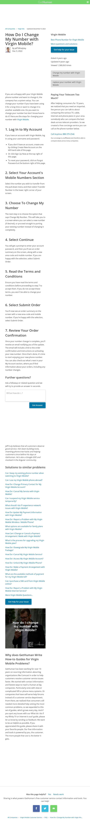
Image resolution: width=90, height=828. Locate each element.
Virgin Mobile (23, 119)
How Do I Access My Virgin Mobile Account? (24, 558)
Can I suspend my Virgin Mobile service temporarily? (22, 499)
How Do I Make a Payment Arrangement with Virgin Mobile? (25, 568)
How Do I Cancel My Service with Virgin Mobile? (22, 492)
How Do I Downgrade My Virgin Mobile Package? (22, 548)
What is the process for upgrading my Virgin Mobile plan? (24, 541)
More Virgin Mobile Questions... (19, 595)
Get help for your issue (18, 601)
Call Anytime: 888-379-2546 (62, 134)
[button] (87, 2)
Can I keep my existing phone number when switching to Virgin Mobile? (24, 474)
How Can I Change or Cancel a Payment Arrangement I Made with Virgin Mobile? (23, 534)
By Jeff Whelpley (19, 48)
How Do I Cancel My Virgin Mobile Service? (23, 554)
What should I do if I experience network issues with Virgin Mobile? (23, 506)
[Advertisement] (25, 72)
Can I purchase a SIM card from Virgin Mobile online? (25, 582)
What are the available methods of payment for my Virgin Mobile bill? (24, 575)
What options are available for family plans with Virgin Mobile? (24, 527)
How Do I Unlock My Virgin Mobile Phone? (23, 563)
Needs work (58, 794)
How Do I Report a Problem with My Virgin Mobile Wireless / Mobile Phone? (23, 520)
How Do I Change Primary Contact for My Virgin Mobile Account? (23, 485)
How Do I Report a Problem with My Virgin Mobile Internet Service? (23, 589)
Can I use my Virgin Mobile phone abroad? (23, 480)
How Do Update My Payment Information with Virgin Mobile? (23, 513)
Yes (49, 794)
